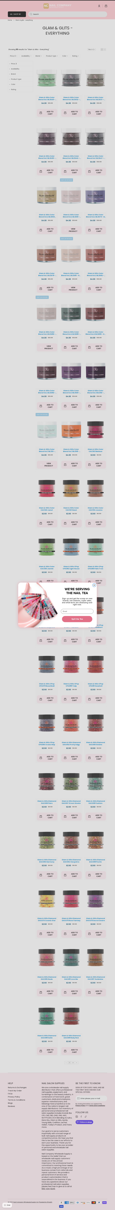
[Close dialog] (94, 585)
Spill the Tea (77, 619)
